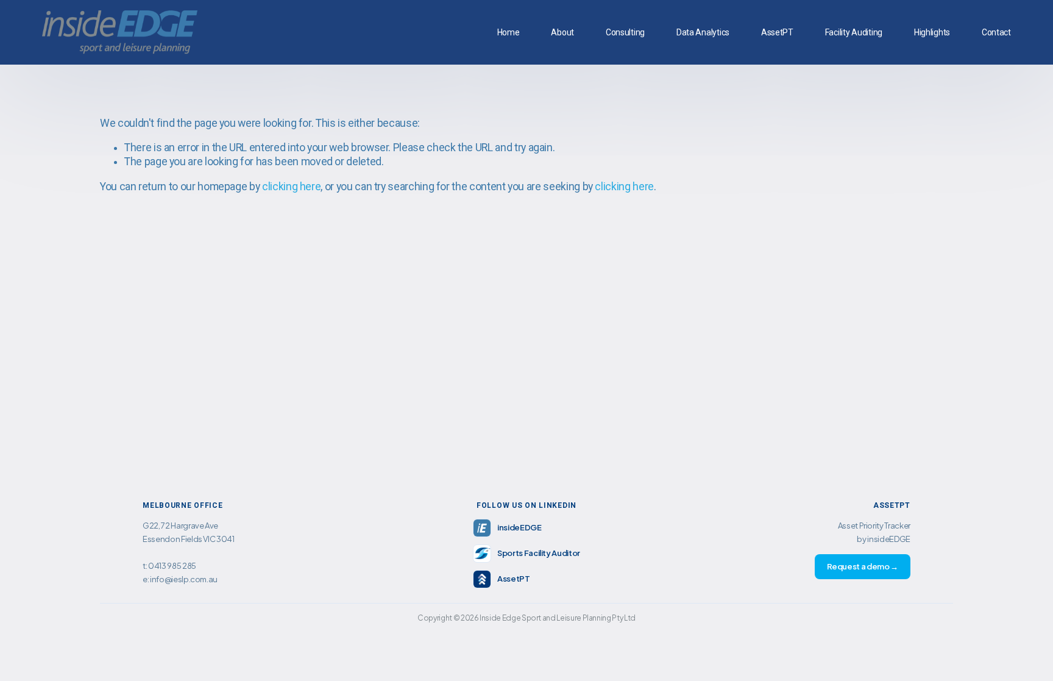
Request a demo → (862, 566)
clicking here (291, 186)
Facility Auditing (853, 32)
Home (508, 32)
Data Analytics (702, 32)
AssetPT (777, 32)
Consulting (625, 32)
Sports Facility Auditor (538, 553)
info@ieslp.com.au (184, 579)
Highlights (932, 32)
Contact (996, 32)
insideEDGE (519, 527)
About (562, 32)
